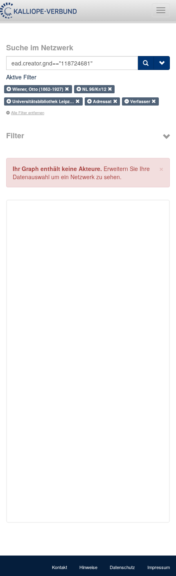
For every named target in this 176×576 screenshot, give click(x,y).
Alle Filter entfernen (27, 112)
